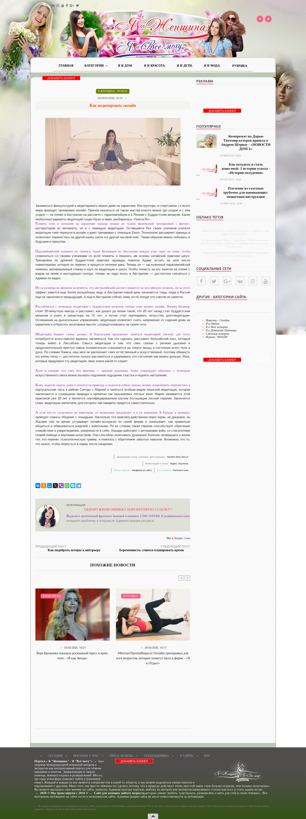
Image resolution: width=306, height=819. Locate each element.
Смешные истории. (218, 333)
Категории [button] (95, 65)
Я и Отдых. (130, 596)
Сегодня (55, 755)
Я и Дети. (185, 65)
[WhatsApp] (67, 485)
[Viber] (61, 485)
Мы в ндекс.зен (178, 538)
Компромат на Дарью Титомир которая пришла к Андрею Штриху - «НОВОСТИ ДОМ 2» (245, 142)
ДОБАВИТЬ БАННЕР (61, 78)
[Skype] (72, 485)
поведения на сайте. (141, 470)
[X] (55, 485)
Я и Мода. (212, 65)
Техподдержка (156, 755)
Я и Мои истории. (217, 327)
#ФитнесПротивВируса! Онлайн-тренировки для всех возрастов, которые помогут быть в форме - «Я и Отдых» (153, 658)
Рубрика (239, 65)
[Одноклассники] (43, 485)
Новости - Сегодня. (218, 320)
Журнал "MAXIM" (217, 337)
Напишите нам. (181, 470)
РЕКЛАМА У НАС (86, 755)
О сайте (186, 755)
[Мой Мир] (49, 485)
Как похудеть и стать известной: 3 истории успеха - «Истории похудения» (246, 168)
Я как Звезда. (52, 596)
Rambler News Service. (178, 457)
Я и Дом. (125, 65)
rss (207, 755)
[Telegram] (78, 485)
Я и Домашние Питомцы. (221, 330)
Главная (66, 65)
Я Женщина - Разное (112, 91)
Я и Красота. (155, 65)
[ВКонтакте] (37, 485)
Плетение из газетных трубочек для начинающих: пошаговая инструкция (245, 192)
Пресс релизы (121, 755)
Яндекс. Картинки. (179, 463)
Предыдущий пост (68, 548)
